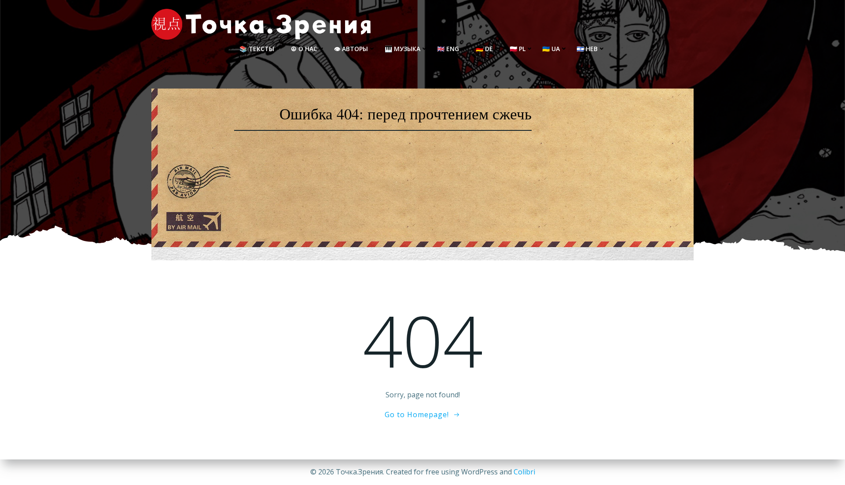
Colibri (524, 472)
